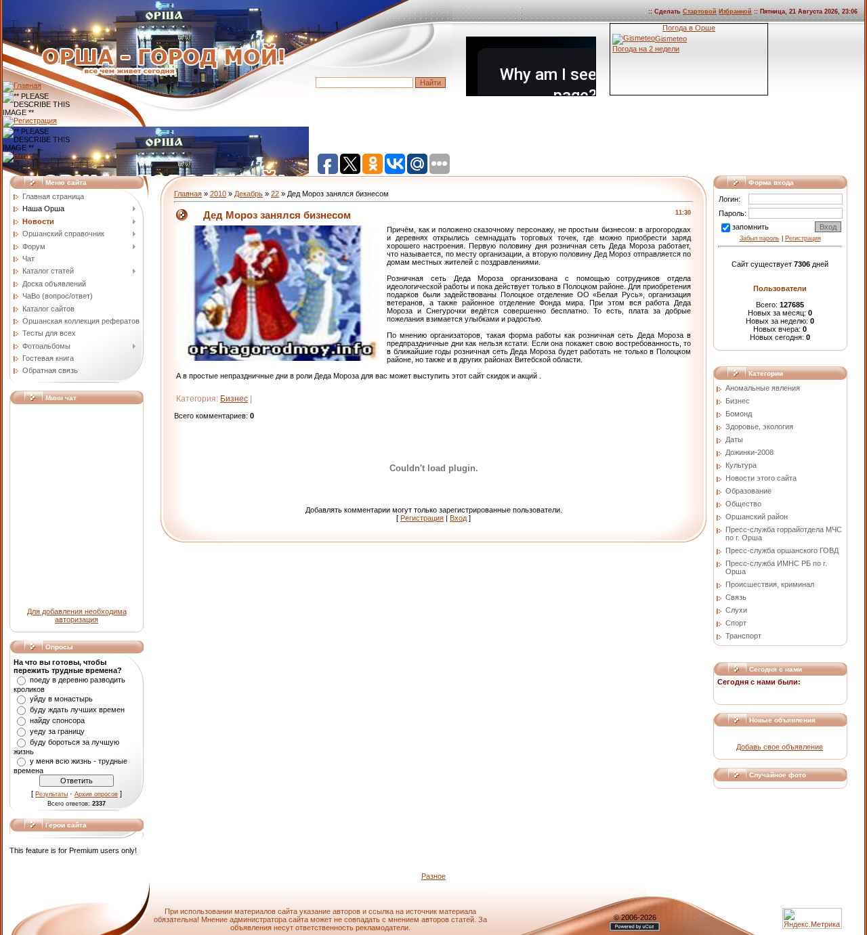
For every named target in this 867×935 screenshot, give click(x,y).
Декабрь (248, 194)
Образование (748, 491)
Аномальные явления (762, 388)
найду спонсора (57, 720)
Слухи (736, 610)
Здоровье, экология (759, 426)
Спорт (735, 623)
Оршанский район (756, 517)
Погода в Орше (688, 28)
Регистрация (422, 518)
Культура (741, 465)
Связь (735, 597)
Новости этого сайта (761, 478)
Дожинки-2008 (749, 452)
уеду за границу (57, 731)
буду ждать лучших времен (77, 709)
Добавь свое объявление (779, 747)
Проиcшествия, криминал (769, 584)
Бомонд (738, 414)
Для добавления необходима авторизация (77, 615)
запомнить (750, 227)
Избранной (735, 11)
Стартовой (700, 11)
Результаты (51, 794)
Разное (433, 876)
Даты (734, 439)
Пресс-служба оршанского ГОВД (782, 550)
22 (275, 194)
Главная (188, 194)
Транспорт (743, 636)
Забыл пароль (760, 238)
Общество (743, 504)
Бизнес (234, 399)
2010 (218, 194)
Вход (458, 518)
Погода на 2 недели (645, 49)
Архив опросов (96, 794)
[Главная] (22, 85)
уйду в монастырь (61, 699)
